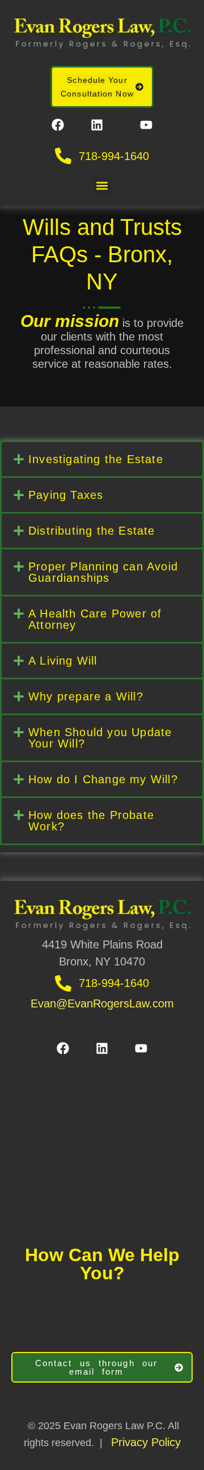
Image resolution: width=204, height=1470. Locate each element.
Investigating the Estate (95, 459)
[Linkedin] (97, 125)
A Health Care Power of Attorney (95, 619)
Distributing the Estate (91, 530)
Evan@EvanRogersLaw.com (102, 1003)
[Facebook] (57, 125)
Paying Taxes (65, 495)
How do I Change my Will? (103, 779)
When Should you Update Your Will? (100, 738)
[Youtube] (146, 125)
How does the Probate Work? (91, 821)
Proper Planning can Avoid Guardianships (103, 572)
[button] (102, 186)
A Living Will (62, 660)
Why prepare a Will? (85, 696)
